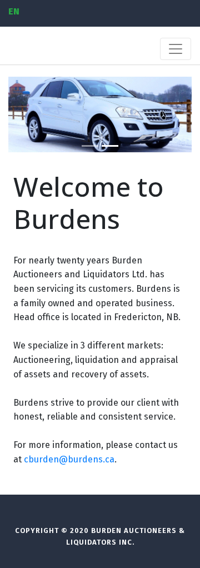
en (13, 11)
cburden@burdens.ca (69, 459)
